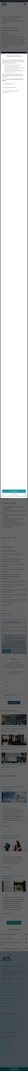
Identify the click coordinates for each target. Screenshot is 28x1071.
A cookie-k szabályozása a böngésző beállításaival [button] (11, 91)
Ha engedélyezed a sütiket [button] (8, 84)
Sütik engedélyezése (14, 491)
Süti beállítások (14, 494)
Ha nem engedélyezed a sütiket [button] (9, 87)
